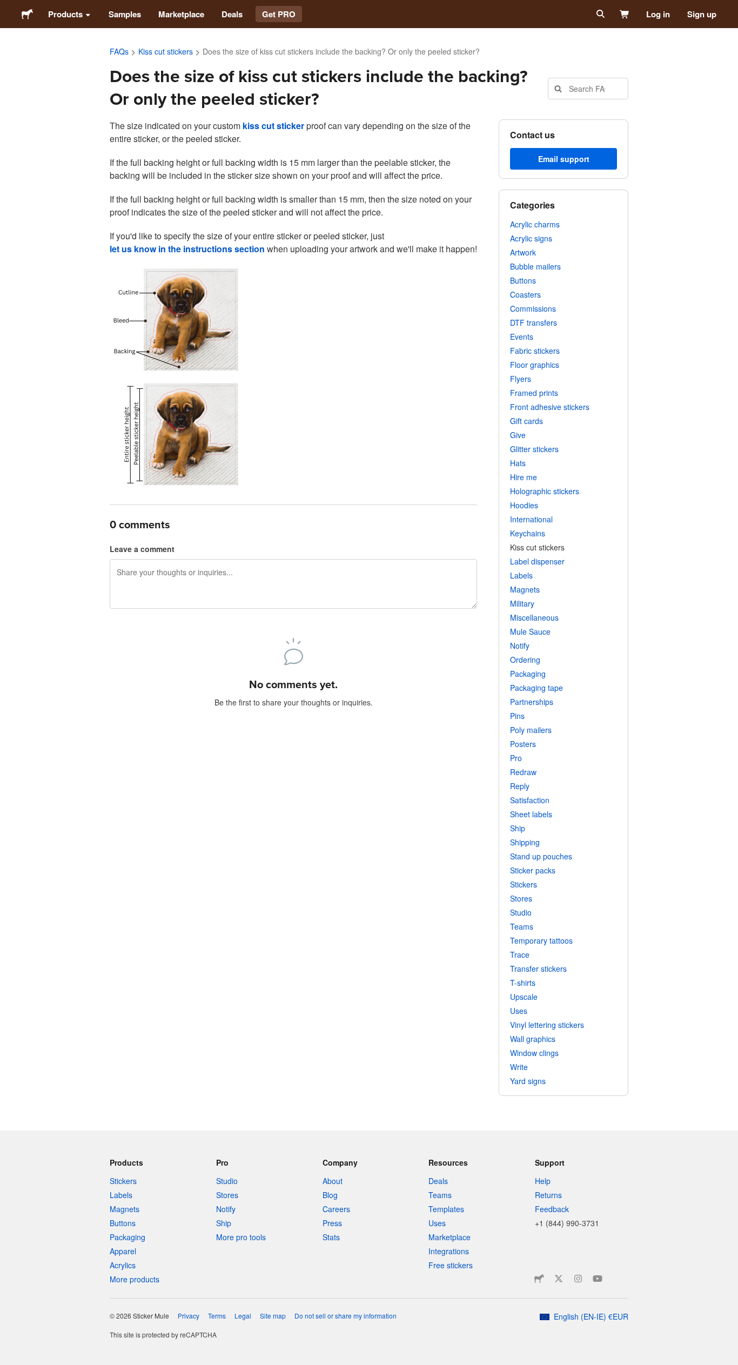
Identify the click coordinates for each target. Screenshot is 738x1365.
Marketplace (181, 14)
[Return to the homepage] (27, 14)
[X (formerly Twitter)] (558, 1278)
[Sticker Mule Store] (539, 1278)
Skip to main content (8, 8)
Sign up (701, 14)
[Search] (599, 14)
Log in (658, 14)
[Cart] (625, 14)
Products (65, 14)
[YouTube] (597, 1278)
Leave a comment (142, 548)
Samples (125, 14)
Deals (232, 14)
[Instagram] (578, 1278)
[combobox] (588, 88)
